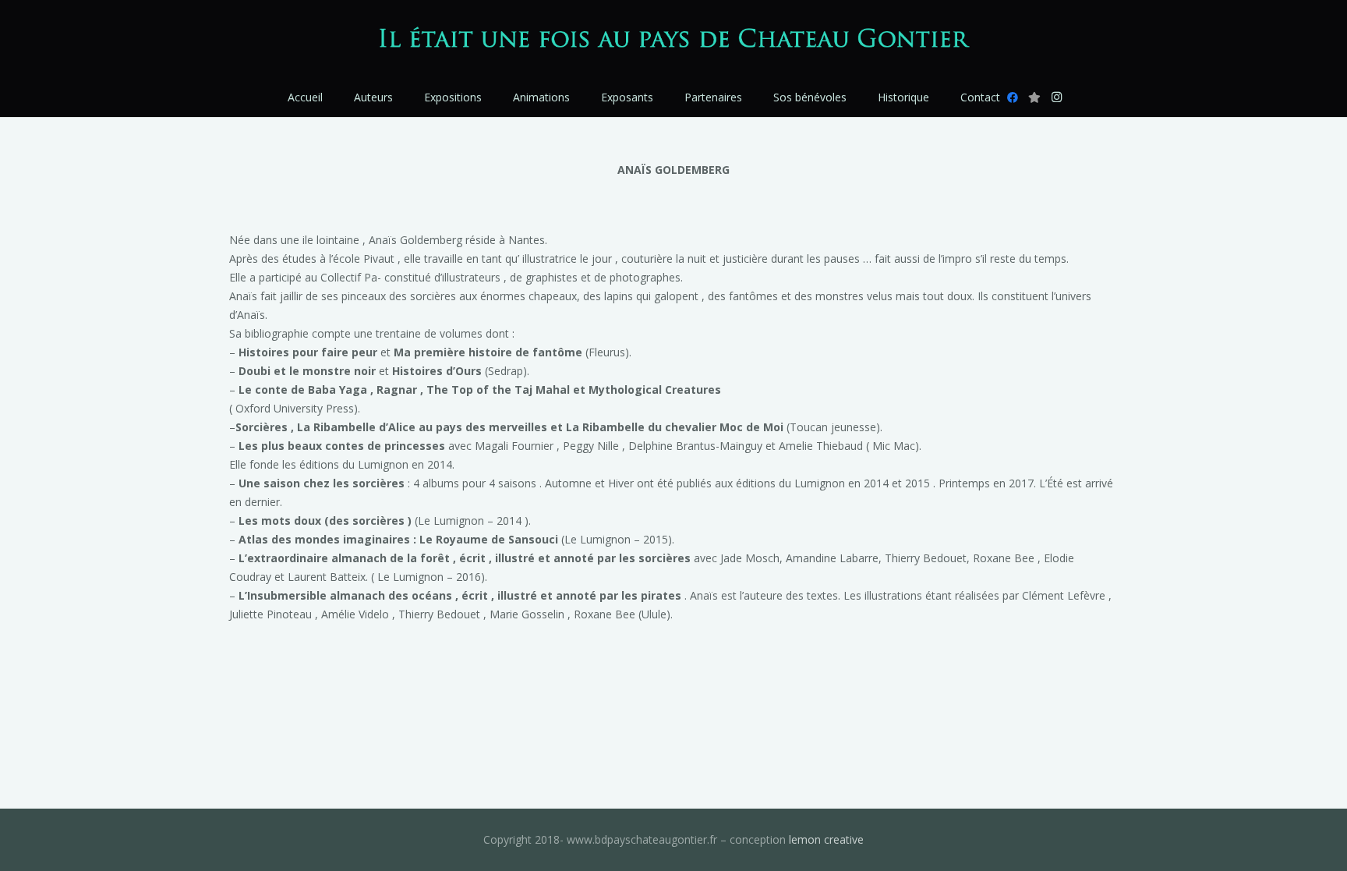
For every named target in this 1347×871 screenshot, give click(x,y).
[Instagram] (1056, 97)
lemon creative (826, 839)
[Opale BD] (1034, 97)
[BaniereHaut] (673, 39)
